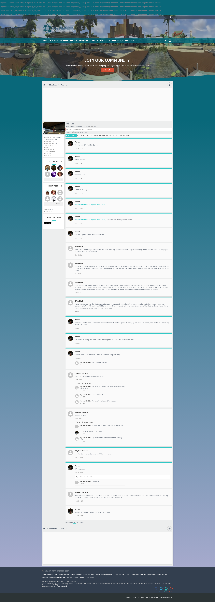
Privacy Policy (165, 598)
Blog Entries (114, 135)
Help (142, 598)
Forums (53, 41)
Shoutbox (129, 41)
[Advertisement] (107, 104)
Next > (82, 522)
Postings (94, 135)
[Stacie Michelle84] (47, 192)
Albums (128, 135)
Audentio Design (61, 586)
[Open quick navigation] (169, 84)
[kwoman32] (60, 174)
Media (94, 41)
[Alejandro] (47, 199)
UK (51, 211)
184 (55, 145)
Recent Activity (83, 135)
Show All (59, 179)
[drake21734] (53, 174)
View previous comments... (84, 383)
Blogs (73, 41)
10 (61, 161)
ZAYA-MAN (79, 247)
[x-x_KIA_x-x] (47, 174)
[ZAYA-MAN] (60, 199)
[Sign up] (170, 40)
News (45, 41)
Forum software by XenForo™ (60, 581)
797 (50, 153)
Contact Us (135, 598)
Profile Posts (71, 135)
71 (51, 155)
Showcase (83, 41)
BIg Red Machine (85, 362)
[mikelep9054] (53, 168)
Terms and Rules (151, 598)
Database (64, 41)
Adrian (77, 142)
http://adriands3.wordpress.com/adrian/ (90, 205)
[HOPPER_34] (47, 168)
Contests (104, 41)
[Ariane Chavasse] (60, 168)
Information (103, 135)
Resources (116, 41)
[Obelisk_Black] (53, 199)
